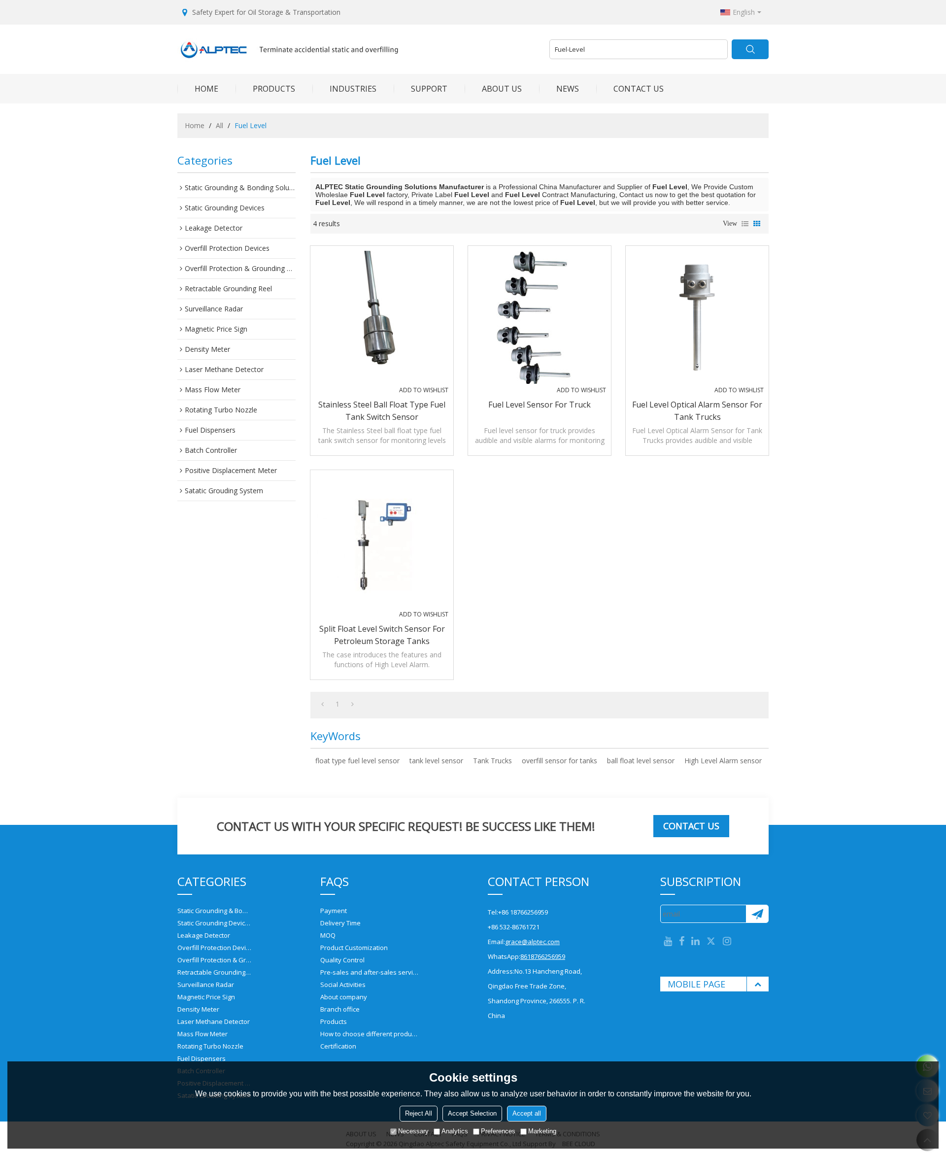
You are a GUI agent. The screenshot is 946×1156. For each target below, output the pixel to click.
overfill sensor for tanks (559, 760)
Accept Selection (472, 1113)
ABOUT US (502, 88)
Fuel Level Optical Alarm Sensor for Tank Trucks (697, 410)
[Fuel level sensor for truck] (539, 317)
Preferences (498, 1131)
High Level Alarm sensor (723, 760)
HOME (206, 88)
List (745, 224)
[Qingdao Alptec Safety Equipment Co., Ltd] (359, 49)
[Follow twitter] (711, 941)
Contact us (691, 826)
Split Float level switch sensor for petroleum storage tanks (382, 634)
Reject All (418, 1113)
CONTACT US (638, 88)
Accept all (526, 1113)
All (219, 125)
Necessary (413, 1131)
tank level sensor (436, 760)
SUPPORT (429, 88)
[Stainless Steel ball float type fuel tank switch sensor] (381, 317)
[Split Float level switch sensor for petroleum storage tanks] (381, 541)
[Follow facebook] (681, 941)
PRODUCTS (274, 88)
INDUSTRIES (353, 88)
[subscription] (757, 913)
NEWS (567, 88)
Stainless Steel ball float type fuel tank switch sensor (381, 410)
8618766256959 (542, 956)
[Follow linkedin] (695, 941)
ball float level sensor (641, 760)
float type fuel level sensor (357, 760)
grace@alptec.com (532, 941)
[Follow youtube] (668, 941)
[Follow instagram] (727, 941)
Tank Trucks (492, 760)
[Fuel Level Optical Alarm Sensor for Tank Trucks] (697, 317)
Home (194, 125)
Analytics (454, 1131)
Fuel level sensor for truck (539, 404)
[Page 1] (322, 704)
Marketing (542, 1131)
